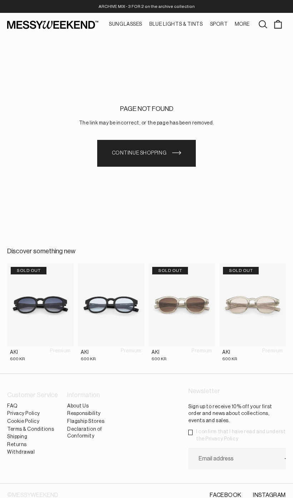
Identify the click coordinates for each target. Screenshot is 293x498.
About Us (78, 406)
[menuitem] (242, 25)
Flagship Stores (85, 421)
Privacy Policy (23, 413)
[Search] (263, 25)
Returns (17, 444)
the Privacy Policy (217, 438)
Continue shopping (139, 153)
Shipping (17, 436)
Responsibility (84, 413)
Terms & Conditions (30, 429)
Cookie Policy (23, 421)
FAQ (12, 406)
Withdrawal (21, 452)
